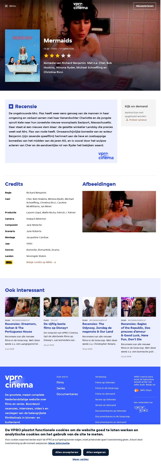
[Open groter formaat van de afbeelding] (119, 211)
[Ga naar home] (80, 6)
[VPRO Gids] (141, 409)
